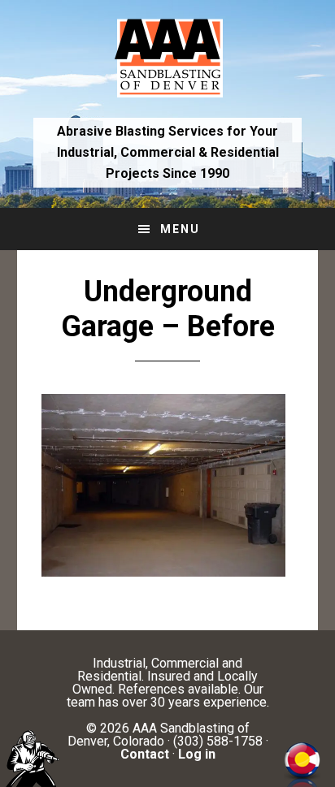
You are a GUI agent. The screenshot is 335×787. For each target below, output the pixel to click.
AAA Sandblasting (168, 56)
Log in (196, 754)
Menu (180, 229)
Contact (144, 754)
